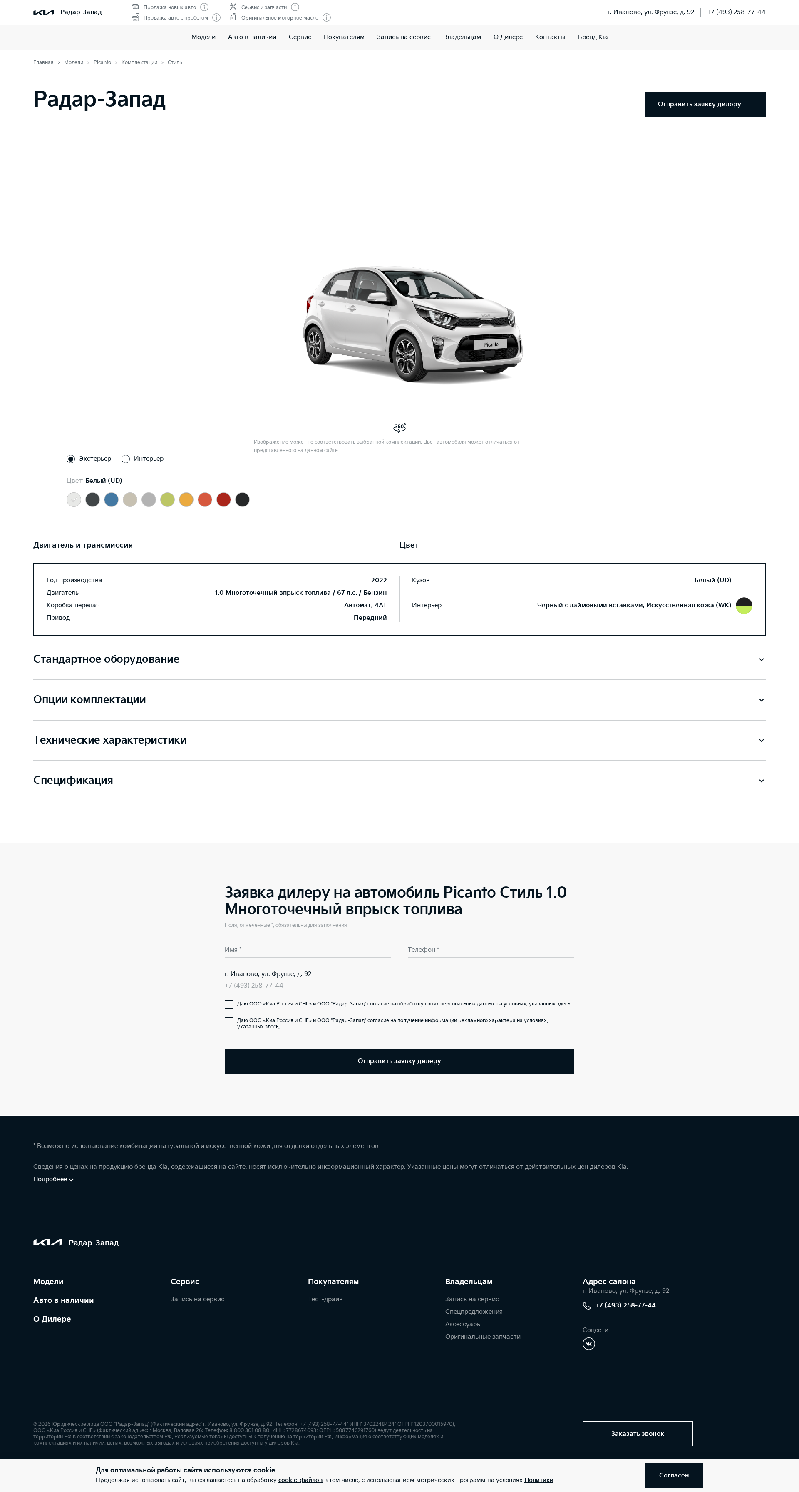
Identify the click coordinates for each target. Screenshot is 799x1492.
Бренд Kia (593, 37)
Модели (203, 37)
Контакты (550, 37)
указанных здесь (549, 1004)
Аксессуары (463, 1324)
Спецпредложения (474, 1312)
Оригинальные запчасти (483, 1337)
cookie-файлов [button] (300, 1480)
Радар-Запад (81, 12)
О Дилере (508, 37)
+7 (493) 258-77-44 (736, 12)
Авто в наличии (252, 37)
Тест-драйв (325, 1299)
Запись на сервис (404, 37)
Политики (538, 1480)
